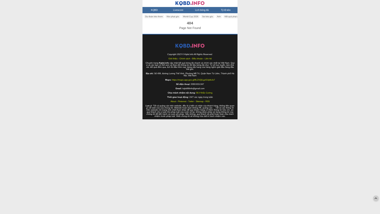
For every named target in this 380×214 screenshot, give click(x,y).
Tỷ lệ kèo (226, 10)
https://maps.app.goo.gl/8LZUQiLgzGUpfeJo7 (193, 80)
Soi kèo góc (207, 16)
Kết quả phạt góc (233, 16)
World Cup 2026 (190, 16)
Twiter (191, 101)
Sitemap (200, 101)
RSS (207, 101)
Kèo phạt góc (173, 16)
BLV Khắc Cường (204, 93)
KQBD (154, 10)
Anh (219, 16)
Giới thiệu (173, 59)
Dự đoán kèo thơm (154, 16)
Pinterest (182, 101)
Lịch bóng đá (202, 10)
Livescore (178, 10)
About (173, 101)
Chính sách (184, 59)
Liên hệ (208, 59)
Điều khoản (197, 59)
